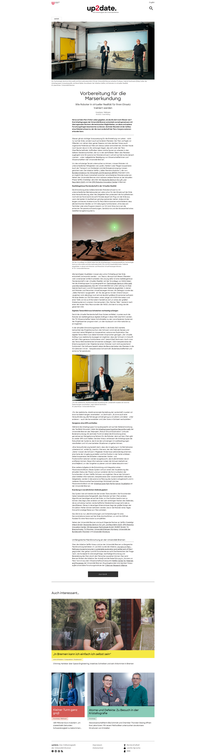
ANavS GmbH (77, 525)
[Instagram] (53, 751)
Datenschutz (98, 748)
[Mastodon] (59, 751)
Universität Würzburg (101, 532)
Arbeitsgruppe (112, 484)
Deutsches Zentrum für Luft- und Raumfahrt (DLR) (102, 525)
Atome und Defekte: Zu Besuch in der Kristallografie (114, 712)
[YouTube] (56, 751)
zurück (56, 19)
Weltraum (107, 112)
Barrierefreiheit (133, 745)
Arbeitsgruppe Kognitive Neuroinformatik (114, 429)
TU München (89, 529)
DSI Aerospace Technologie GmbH (100, 527)
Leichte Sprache (133, 748)
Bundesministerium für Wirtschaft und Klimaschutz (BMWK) (95, 173)
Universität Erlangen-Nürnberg (106, 529)
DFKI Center (104, 182)
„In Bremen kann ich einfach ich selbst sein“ (82, 654)
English (151, 2)
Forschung (99, 112)
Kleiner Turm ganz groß (65, 711)
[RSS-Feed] (62, 751)
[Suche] (151, 8)
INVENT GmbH (120, 527)
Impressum (97, 745)
